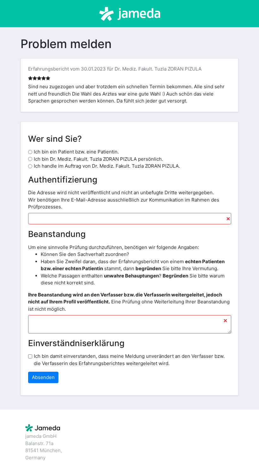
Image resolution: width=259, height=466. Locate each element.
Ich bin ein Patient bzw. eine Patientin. (76, 152)
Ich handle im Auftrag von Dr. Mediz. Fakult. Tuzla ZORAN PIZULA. (107, 166)
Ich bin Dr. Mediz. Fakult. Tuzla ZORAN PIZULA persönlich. (98, 159)
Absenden (43, 377)
